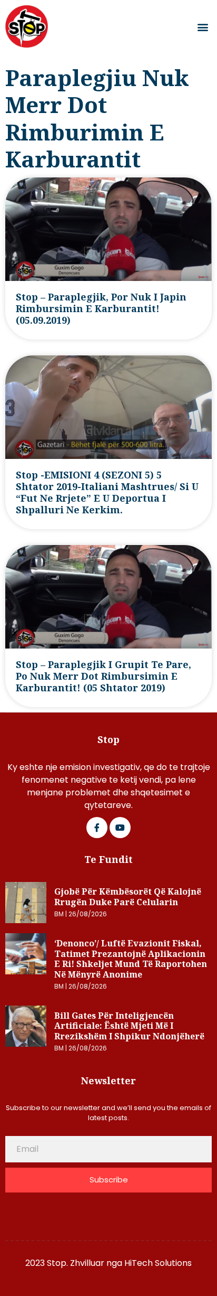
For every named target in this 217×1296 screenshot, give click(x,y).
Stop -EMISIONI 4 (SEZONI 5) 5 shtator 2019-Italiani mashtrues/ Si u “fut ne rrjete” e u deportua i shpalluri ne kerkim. (107, 492)
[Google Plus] (120, 827)
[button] (203, 26)
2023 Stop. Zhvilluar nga (74, 1263)
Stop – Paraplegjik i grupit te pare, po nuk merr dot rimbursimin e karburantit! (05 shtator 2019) (103, 676)
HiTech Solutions (158, 1263)
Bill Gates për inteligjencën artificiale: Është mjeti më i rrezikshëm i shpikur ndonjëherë (129, 1026)
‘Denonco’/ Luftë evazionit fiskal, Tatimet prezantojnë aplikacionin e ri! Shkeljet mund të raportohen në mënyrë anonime (130, 958)
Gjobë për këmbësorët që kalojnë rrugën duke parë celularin (127, 897)
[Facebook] (96, 827)
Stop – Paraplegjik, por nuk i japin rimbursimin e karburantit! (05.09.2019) (101, 308)
